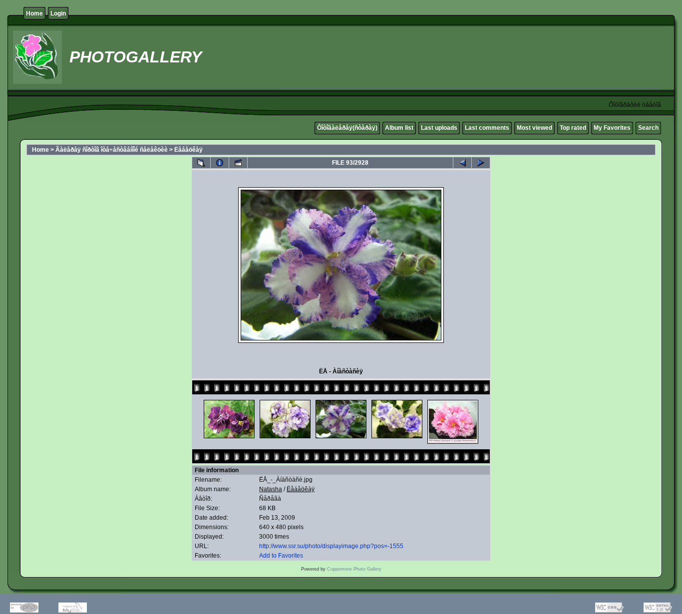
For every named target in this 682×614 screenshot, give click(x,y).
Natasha (270, 489)
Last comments (487, 127)
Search (648, 127)
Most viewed (534, 127)
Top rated (573, 127)
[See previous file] (462, 162)
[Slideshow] (238, 162)
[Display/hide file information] (220, 162)
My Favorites (612, 127)
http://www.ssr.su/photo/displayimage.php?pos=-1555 (331, 546)
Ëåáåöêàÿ (188, 149)
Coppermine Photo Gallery (354, 569)
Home (34, 13)
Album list (399, 127)
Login (58, 13)
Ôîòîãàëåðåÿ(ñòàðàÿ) (347, 127)
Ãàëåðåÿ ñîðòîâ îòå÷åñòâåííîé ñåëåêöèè (111, 149)
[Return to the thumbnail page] (201, 162)
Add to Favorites (281, 555)
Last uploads (439, 127)
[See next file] (481, 162)
